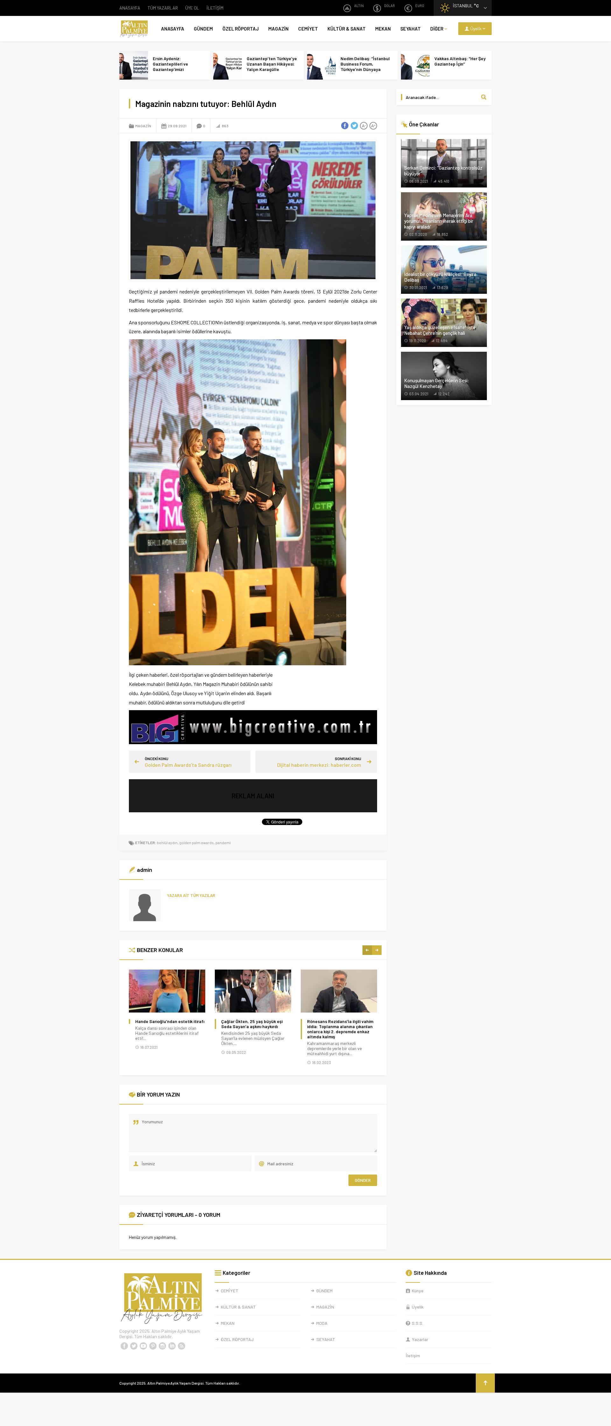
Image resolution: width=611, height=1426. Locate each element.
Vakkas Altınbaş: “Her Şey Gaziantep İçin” (460, 61)
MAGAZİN (278, 29)
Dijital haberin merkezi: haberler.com (319, 765)
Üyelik (418, 1307)
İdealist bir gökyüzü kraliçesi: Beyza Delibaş (440, 277)
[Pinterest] (153, 1346)
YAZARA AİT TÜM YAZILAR (191, 895)
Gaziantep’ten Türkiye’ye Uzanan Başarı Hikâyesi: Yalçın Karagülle (272, 64)
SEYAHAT (410, 29)
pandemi (223, 842)
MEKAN (383, 29)
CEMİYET (308, 29)
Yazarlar (420, 1339)
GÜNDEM (203, 29)
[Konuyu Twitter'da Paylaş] (354, 126)
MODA (321, 1323)
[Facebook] (124, 1346)
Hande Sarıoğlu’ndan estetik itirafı (169, 1021)
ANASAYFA (129, 8)
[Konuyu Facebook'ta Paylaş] (344, 126)
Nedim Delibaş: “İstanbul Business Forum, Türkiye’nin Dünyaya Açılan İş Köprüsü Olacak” (366, 66)
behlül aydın (167, 842)
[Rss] (181, 1346)
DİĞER (436, 29)
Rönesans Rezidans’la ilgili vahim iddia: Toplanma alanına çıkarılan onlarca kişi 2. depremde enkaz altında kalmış (340, 1029)
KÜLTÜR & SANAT (346, 29)
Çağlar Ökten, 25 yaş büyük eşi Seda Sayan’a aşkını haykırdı (252, 1024)
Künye (418, 1290)
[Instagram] (162, 1346)
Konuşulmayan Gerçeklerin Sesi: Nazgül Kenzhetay (436, 383)
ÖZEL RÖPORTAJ (240, 29)
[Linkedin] (172, 1346)
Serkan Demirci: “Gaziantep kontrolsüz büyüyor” (443, 170)
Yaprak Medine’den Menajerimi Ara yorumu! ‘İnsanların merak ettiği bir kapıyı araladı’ (438, 220)
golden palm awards (196, 842)
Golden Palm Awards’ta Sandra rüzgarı (188, 765)
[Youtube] (143, 1346)
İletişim (413, 1355)
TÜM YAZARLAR (163, 8)
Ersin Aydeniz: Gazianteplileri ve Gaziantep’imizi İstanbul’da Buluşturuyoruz (170, 69)
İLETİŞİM (215, 8)
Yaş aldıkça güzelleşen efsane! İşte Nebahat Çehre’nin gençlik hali (439, 330)
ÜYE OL (192, 8)
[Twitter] (133, 1346)
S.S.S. (417, 1323)
